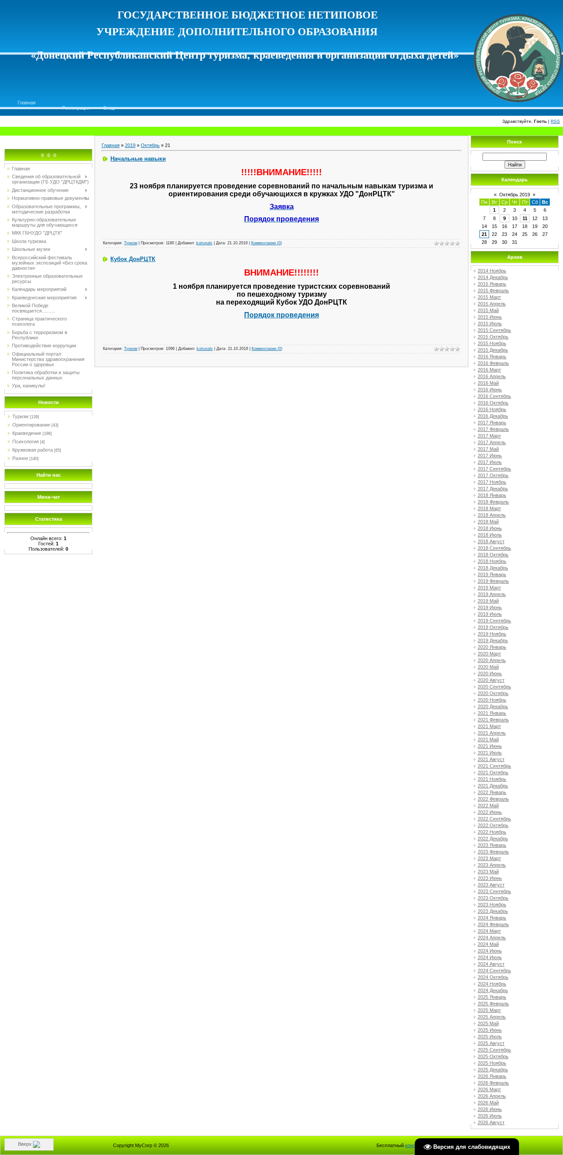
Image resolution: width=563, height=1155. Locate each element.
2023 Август (491, 884)
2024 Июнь (490, 950)
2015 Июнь (490, 317)
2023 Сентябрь (494, 891)
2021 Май (488, 739)
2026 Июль (490, 1115)
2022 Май (488, 805)
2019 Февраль (493, 581)
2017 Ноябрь (492, 482)
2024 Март (489, 931)
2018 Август (491, 541)
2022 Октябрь (493, 825)
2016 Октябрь (493, 402)
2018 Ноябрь (492, 561)
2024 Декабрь (493, 990)
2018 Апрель (492, 515)
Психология (25, 441)
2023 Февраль (493, 851)
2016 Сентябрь (494, 396)
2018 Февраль (493, 501)
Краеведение (26, 433)
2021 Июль (490, 752)
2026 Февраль (493, 1082)
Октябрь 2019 (514, 194)
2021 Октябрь (493, 772)
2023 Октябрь (493, 898)
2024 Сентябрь (494, 970)
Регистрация (76, 107)
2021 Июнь (490, 746)
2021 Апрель (492, 733)
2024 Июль (490, 957)
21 (484, 234)
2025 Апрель (492, 1016)
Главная (27, 102)
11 (525, 218)
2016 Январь (492, 356)
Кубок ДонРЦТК (132, 259)
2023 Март (489, 858)
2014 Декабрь (493, 277)
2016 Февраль (493, 363)
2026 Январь (492, 1076)
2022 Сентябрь (494, 818)
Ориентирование (31, 424)
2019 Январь (492, 574)
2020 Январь (492, 647)
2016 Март (489, 369)
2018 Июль (490, 534)
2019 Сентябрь (494, 620)
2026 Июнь (490, 1109)
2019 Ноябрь (492, 633)
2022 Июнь (490, 812)
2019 (130, 145)
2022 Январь (492, 792)
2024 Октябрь (493, 977)
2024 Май (488, 944)
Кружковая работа (32, 449)
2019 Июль (490, 614)
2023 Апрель (492, 865)
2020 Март (489, 653)
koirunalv (204, 243)
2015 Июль (490, 323)
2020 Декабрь (493, 706)
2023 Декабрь (493, 911)
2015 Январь (492, 284)
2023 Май (488, 871)
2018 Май (488, 521)
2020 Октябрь (493, 693)
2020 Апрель (492, 660)
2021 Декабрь (493, 785)
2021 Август (491, 759)
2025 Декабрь (493, 1069)
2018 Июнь (490, 528)
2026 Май (488, 1102)
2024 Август (491, 964)
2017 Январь (492, 422)
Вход (108, 107)
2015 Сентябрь (494, 330)
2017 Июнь (490, 455)
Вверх (25, 1144)
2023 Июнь (490, 878)
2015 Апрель (492, 303)
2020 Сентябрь (494, 686)
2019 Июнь (490, 607)
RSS (555, 121)
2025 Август (491, 1043)
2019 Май (488, 600)
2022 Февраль (493, 799)
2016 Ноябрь (492, 409)
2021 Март (489, 726)
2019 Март (489, 587)
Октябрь (150, 145)
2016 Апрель (492, 376)
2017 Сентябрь (494, 468)
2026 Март (489, 1089)
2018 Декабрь (493, 567)
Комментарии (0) (266, 243)
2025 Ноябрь (492, 1063)
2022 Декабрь (493, 838)
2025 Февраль (493, 1003)
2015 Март (489, 297)
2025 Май (488, 1023)
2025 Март (489, 1010)
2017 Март (489, 435)
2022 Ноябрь (492, 832)
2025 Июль (490, 1036)
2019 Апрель (492, 594)
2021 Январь (492, 713)
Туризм (20, 416)
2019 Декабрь (493, 640)
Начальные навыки (138, 158)
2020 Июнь (490, 673)
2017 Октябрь (493, 475)
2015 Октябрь (493, 336)
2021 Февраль (493, 719)
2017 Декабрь (493, 488)
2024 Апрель (492, 937)
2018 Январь (492, 495)
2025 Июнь (490, 1030)
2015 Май (488, 310)
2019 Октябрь (493, 627)
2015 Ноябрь (492, 343)
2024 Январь (492, 917)
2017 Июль (490, 462)
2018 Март (489, 508)
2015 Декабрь (493, 350)
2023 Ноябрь (492, 904)
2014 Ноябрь (492, 270)
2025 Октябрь (493, 1056)
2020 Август (491, 680)
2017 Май (488, 449)
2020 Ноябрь (492, 700)
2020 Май (488, 666)
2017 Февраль (493, 429)
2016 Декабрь (493, 416)
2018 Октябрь (493, 554)
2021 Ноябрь (492, 779)
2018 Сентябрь (494, 548)
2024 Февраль (493, 924)
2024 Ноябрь (492, 983)
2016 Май (488, 383)
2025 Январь (492, 997)
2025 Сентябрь (494, 1049)
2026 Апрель (492, 1096)
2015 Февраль (493, 290)
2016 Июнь (490, 389)
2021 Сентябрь (494, 766)
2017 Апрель (492, 442)
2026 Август (491, 1122)
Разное (20, 458)
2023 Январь (492, 845)
